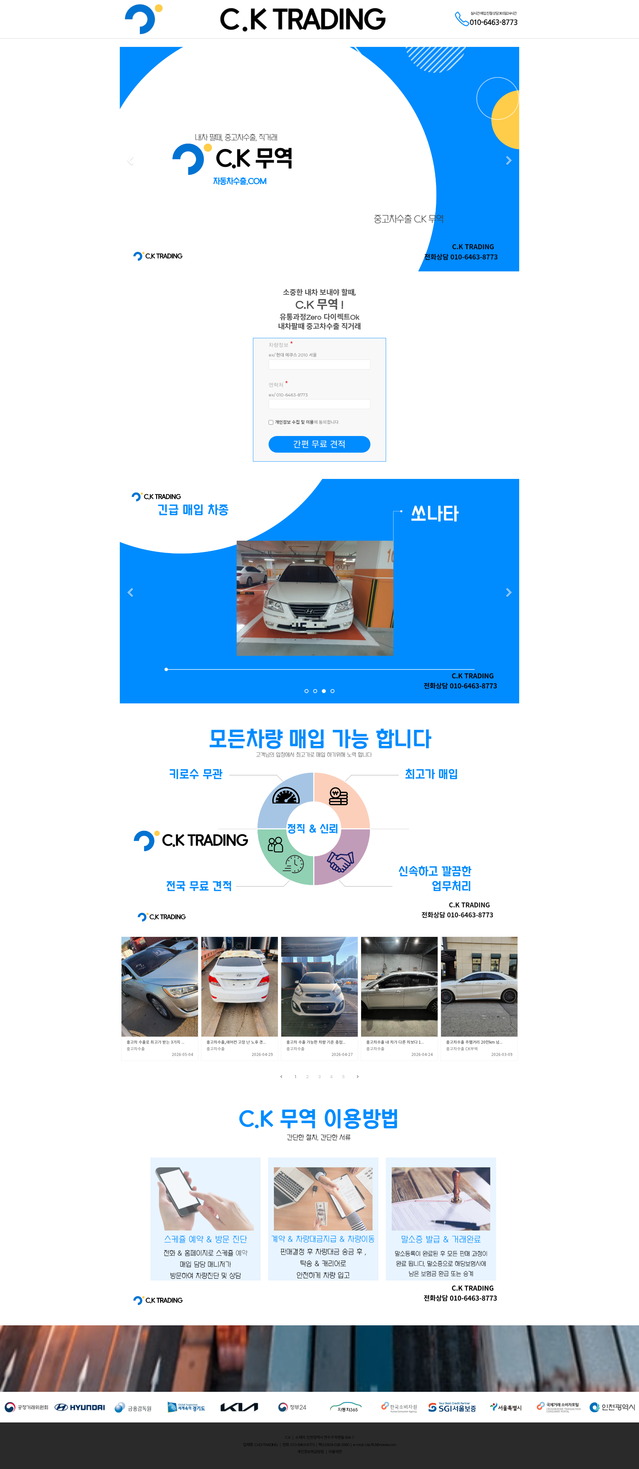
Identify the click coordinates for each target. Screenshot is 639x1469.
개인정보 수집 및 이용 (294, 422)
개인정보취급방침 (310, 1452)
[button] (129, 161)
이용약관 (335, 1452)
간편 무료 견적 (319, 444)
